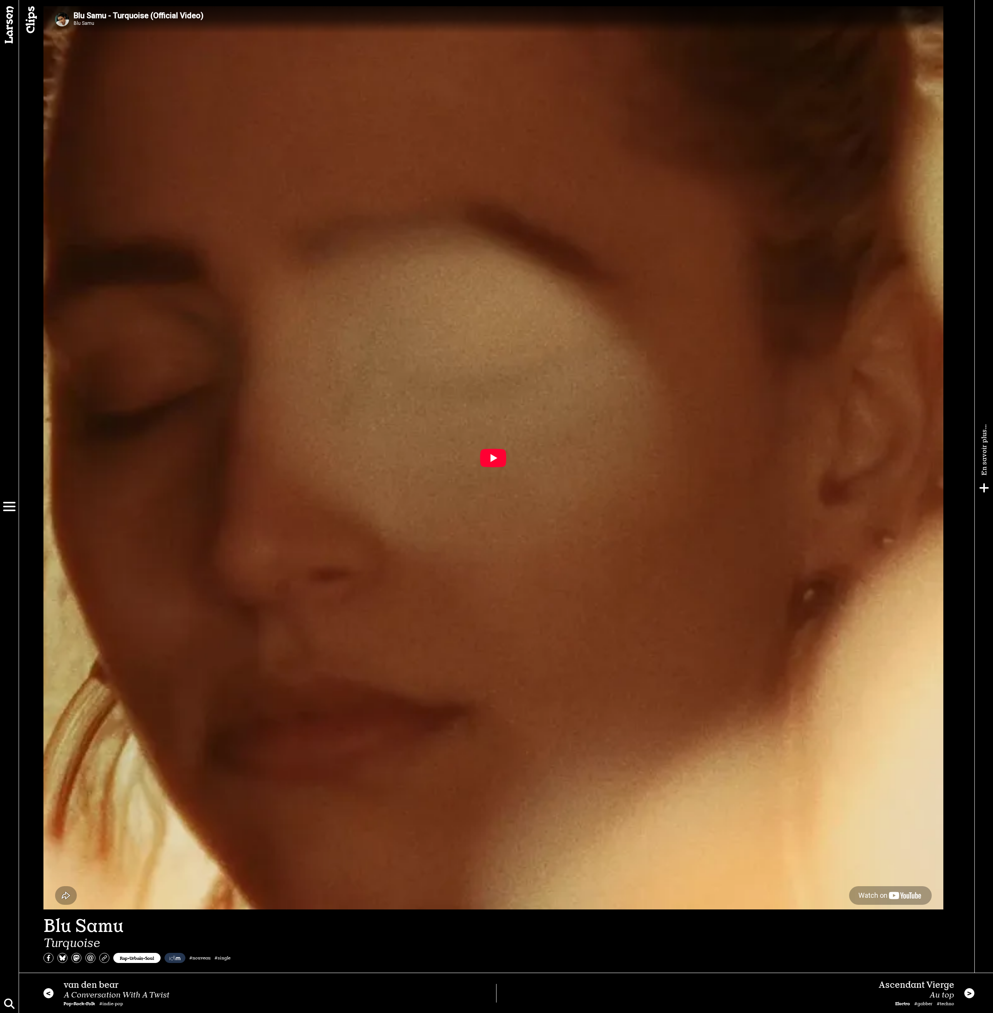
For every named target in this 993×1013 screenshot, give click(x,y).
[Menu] (9, 506)
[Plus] (984, 488)
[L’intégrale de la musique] (174, 958)
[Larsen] (9, 24)
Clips (29, 19)
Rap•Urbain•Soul (137, 958)
